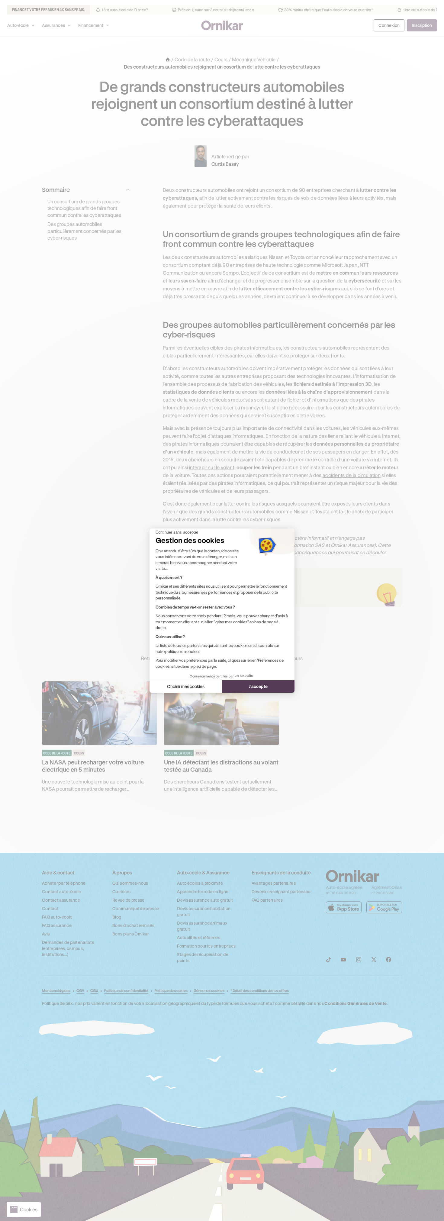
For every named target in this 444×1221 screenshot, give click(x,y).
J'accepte (258, 686)
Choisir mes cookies (185, 686)
